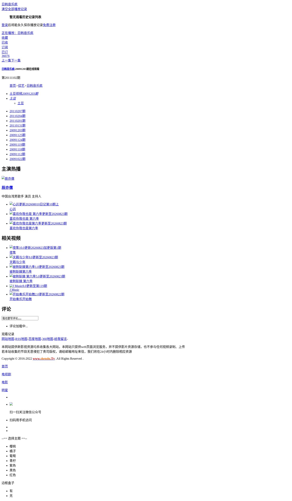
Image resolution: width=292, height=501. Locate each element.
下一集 (16, 60)
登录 (5, 25)
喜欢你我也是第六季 (24, 228)
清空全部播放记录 (14, 9)
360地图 (47, 339)
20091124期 (17, 140)
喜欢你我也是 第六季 (24, 218)
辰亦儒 (7, 188)
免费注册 (49, 25)
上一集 (6, 60)
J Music (14, 289)
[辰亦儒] (8, 178)
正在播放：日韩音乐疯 (17, 33)
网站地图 (8, 339)
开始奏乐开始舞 (21, 299)
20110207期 (17, 111)
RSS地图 (21, 339)
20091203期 (17, 130)
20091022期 (17, 159)
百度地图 (34, 339)
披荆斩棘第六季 (21, 271)
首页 (13, 85)
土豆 (20, 103)
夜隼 (13, 252)
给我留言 (60, 339)
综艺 (21, 85)
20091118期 (17, 149)
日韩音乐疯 (9, 4)
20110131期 (17, 125)
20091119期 (17, 144)
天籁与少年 (17, 262)
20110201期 (17, 120)
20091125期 (17, 135)
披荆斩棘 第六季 (21, 281)
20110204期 (17, 116)
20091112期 (17, 154)
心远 (13, 209)
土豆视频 (24, 93)
